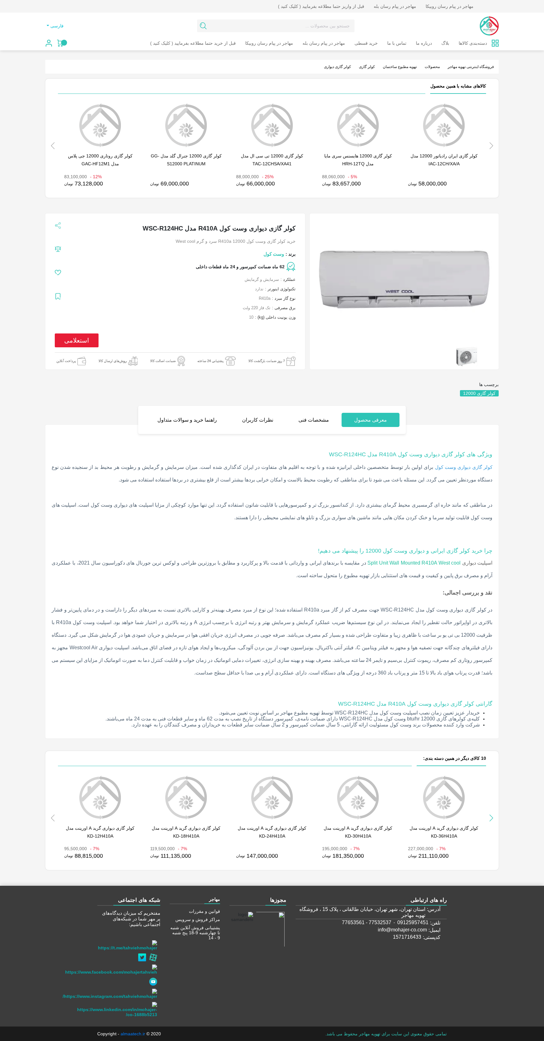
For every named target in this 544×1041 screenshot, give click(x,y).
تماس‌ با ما (396, 43)
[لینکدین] (118, 1008)
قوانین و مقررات (204, 911)
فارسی (57, 25)
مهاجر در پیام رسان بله (395, 6)
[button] (491, 818)
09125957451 (412, 922)
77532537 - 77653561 (366, 922)
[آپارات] (154, 955)
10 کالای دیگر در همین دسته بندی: (454, 758)
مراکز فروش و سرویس (197, 919)
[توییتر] (143, 955)
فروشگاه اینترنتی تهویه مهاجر (471, 67)
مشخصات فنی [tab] (313, 420)
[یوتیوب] (154, 980)
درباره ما (424, 43)
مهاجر (214, 899)
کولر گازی (367, 67)
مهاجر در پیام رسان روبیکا (449, 6)
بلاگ (445, 43)
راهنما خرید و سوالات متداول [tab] (187, 420)
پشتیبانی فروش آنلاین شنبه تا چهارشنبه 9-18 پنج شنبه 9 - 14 (195, 932)
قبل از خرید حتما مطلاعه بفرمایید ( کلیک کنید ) (193, 43)
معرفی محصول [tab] (370, 420)
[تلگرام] (128, 943)
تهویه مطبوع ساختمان (400, 67)
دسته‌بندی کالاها (473, 43)
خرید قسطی (366, 43)
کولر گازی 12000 (479, 393)
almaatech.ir (133, 1033)
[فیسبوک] (112, 968)
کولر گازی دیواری (337, 67)
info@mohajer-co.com (402, 929)
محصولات (432, 67)
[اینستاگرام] (111, 992)
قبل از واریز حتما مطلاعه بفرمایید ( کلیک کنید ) (321, 6)
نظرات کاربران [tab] (257, 420)
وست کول (274, 254)
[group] (467, 356)
